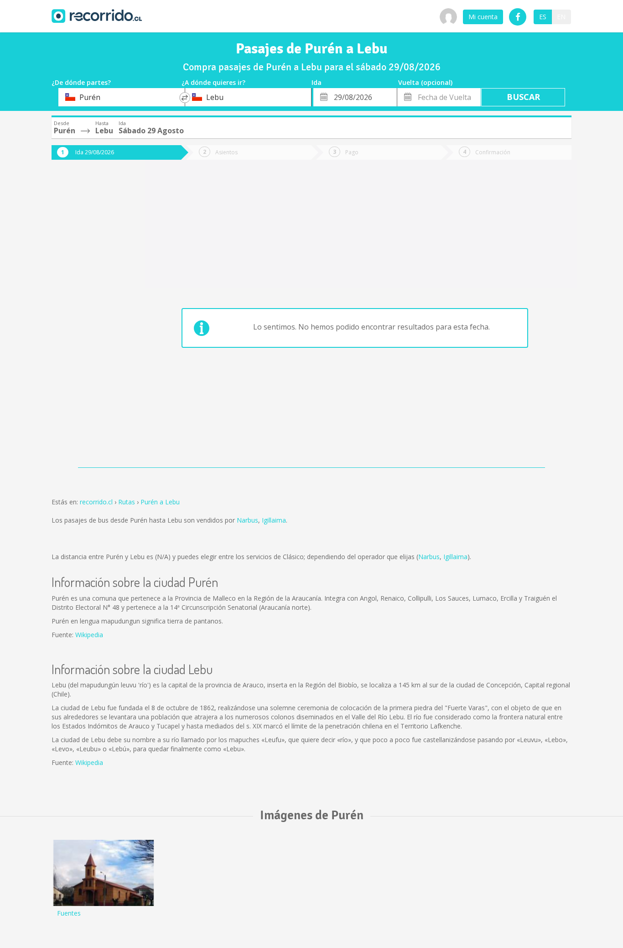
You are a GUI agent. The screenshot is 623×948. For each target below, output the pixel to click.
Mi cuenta (483, 16)
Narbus (247, 520)
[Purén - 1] (104, 873)
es (542, 16)
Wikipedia (89, 634)
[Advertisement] (88, 320)
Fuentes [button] (69, 913)
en (561, 16)
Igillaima (274, 520)
